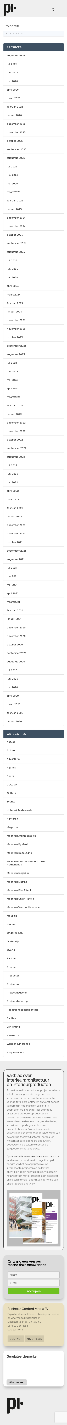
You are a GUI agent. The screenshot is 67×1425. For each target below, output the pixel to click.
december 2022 (16, 422)
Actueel (11, 741)
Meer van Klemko (17, 881)
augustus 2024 (16, 251)
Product (11, 967)
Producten (13, 975)
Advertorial (13, 758)
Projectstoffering (17, 1001)
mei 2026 (12, 81)
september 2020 (16, 653)
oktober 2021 (14, 542)
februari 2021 (15, 610)
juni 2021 (12, 576)
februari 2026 (15, 106)
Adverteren (34, 1339)
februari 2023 (15, 405)
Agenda (11, 767)
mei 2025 (12, 183)
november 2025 (16, 132)
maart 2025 (13, 192)
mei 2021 (12, 584)
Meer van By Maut (17, 844)
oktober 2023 (15, 337)
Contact (16, 1339)
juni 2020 (12, 678)
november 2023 (16, 328)
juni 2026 (12, 72)
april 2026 (13, 89)
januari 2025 (14, 209)
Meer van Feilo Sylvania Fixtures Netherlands (26, 863)
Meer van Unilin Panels (20, 898)
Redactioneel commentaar (22, 1009)
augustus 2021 (15, 559)
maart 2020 (13, 704)
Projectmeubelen (17, 992)
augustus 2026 (16, 55)
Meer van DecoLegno (19, 853)
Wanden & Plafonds (18, 1043)
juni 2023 (12, 371)
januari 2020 (14, 721)
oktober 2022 (15, 439)
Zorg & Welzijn (15, 1052)
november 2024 (16, 226)
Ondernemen (15, 933)
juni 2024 (12, 268)
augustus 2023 (16, 354)
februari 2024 (15, 303)
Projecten (13, 984)
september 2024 (16, 243)
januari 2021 (14, 618)
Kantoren (12, 818)
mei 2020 (12, 687)
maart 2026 (13, 98)
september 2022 (16, 448)
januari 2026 (14, 115)
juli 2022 (12, 465)
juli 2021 (12, 567)
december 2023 (16, 320)
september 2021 (16, 550)
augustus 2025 (16, 157)
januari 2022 (14, 516)
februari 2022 (15, 508)
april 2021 (12, 593)
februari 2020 (15, 712)
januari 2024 (14, 311)
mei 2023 (12, 380)
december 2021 (16, 525)
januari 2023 (14, 414)
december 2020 (16, 627)
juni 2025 (12, 175)
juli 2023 (12, 362)
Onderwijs (13, 941)
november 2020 (16, 636)
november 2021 (16, 533)
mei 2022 (12, 482)
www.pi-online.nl (33, 1156)
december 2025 (16, 123)
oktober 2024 (15, 234)
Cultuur (11, 793)
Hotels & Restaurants (19, 810)
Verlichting (13, 1026)
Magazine (13, 827)
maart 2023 (13, 397)
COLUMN (12, 784)
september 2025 (16, 149)
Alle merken (16, 1382)
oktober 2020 (15, 644)
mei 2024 (12, 277)
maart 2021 (13, 601)
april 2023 (13, 388)
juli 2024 (12, 260)
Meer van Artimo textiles (21, 835)
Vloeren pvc (14, 1035)
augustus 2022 (16, 456)
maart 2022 (13, 499)
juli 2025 (12, 166)
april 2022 (13, 490)
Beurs (10, 776)
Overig (11, 950)
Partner (11, 958)
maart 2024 (13, 294)
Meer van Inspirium (18, 873)
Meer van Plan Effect (19, 890)
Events (11, 801)
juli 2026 (12, 64)
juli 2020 (12, 670)
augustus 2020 (16, 661)
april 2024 (13, 285)
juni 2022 (12, 473)
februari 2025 (15, 200)
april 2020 (13, 695)
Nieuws (11, 924)
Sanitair (11, 1018)
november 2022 (16, 431)
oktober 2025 (15, 140)
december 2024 (16, 217)
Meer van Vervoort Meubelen (24, 907)
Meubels (12, 915)
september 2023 (16, 345)
